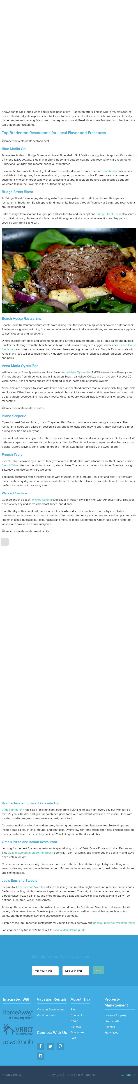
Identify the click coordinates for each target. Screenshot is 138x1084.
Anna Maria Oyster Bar (76, 372)
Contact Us (77, 1015)
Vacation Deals (74, 7)
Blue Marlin (110, 171)
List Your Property (99, 7)
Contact (130, 7)
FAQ (73, 1038)
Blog (118, 7)
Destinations (52, 7)
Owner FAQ (112, 1021)
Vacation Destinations (50, 1009)
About (74, 1021)
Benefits (110, 1027)
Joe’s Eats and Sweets (29, 887)
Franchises (111, 1032)
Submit (98, 970)
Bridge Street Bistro (108, 214)
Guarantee (77, 1032)
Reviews (76, 1027)
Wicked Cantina (42, 500)
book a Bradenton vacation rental (114, 923)
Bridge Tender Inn (13, 810)
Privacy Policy (12, 1075)
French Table (10, 465)
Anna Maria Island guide (70, 930)
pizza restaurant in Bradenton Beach (30, 853)
